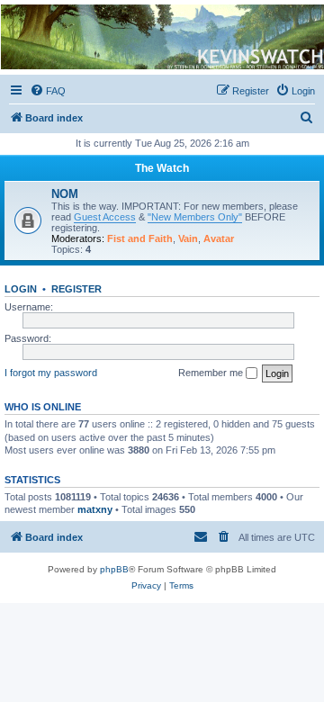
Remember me (212, 372)
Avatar (218, 238)
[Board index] (161, 36)
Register (76, 289)
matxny (94, 509)
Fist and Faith (140, 238)
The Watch (162, 168)
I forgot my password (50, 372)
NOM (64, 194)
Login (20, 289)
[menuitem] (48, 91)
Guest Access (105, 217)
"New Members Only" (195, 217)
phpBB (114, 569)
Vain (188, 238)
